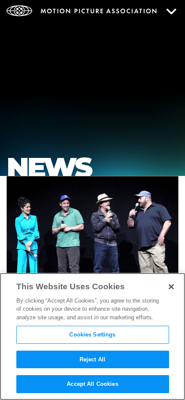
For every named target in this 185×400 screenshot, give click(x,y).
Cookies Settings (92, 334)
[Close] (171, 286)
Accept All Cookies (92, 384)
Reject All (92, 359)
